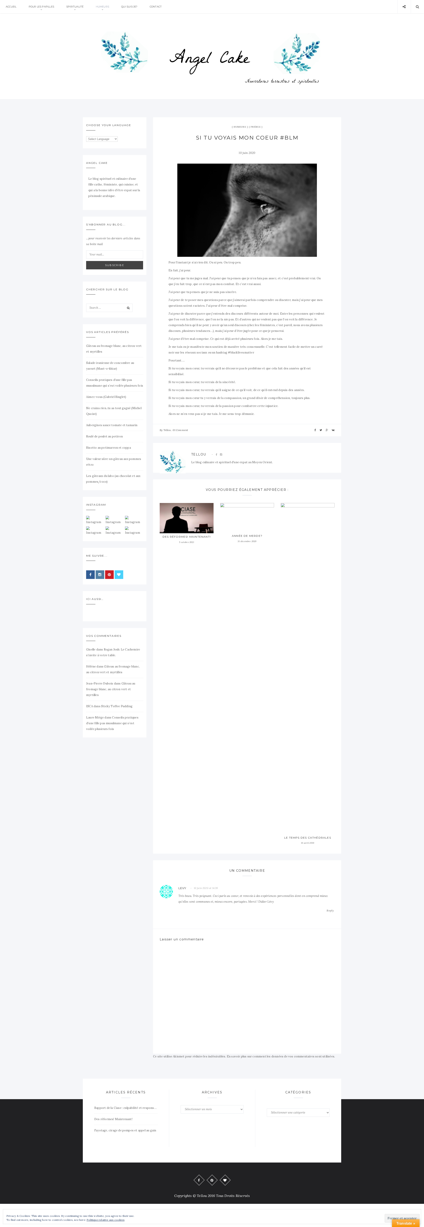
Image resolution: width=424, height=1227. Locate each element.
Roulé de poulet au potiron (104, 436)
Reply (330, 910)
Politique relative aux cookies (106, 1219)
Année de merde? (247, 535)
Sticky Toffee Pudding (116, 706)
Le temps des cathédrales (307, 837)
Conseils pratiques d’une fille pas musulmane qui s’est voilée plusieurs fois (112, 723)
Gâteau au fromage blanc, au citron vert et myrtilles (110, 689)
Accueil (11, 6)
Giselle (90, 649)
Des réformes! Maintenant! (187, 536)
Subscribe (114, 265)
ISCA (89, 706)
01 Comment (180, 430)
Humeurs (102, 6)
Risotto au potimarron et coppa (108, 448)
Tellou (167, 430)
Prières (256, 126)
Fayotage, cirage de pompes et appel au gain (125, 1130)
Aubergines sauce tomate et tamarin (112, 425)
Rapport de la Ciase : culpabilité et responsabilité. (125, 1108)
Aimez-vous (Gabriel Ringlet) (106, 397)
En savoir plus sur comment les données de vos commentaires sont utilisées (280, 1056)
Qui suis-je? (129, 6)
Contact (156, 6)
